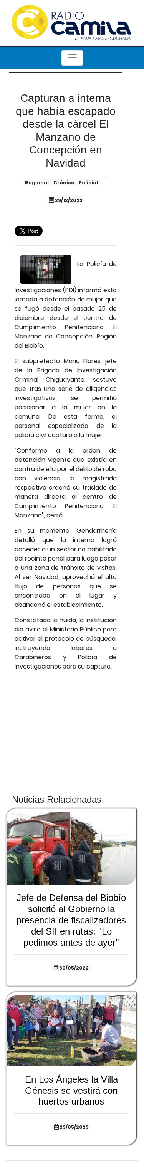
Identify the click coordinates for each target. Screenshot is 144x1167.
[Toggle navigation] (72, 58)
